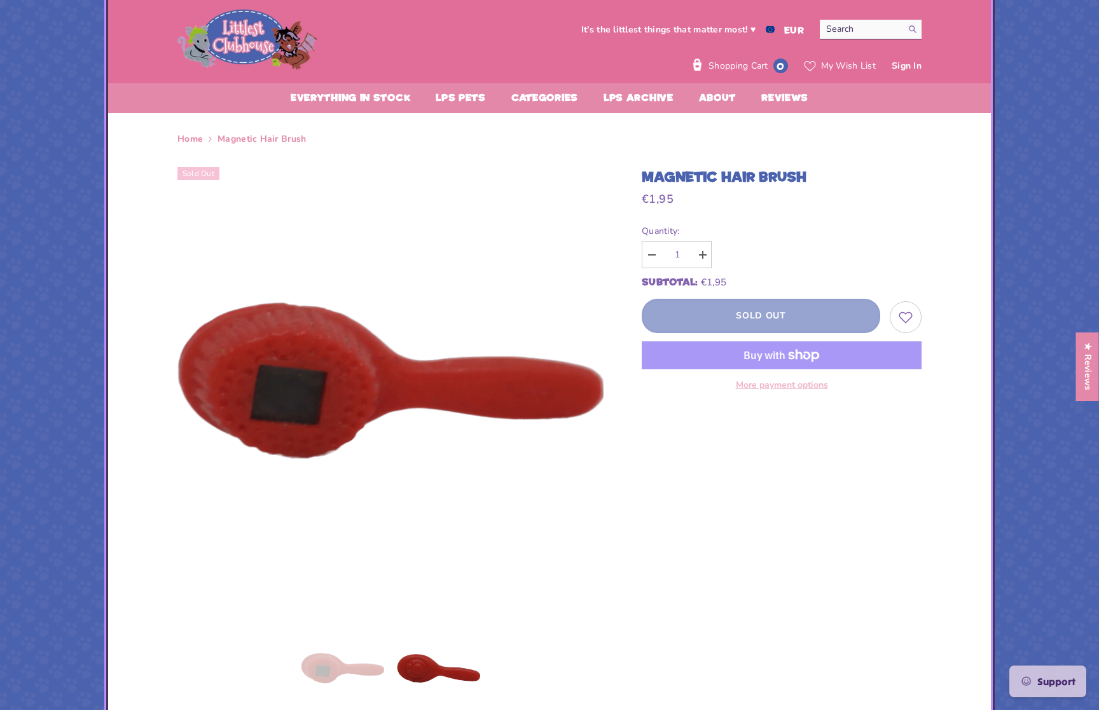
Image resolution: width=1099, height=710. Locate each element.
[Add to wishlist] (906, 317)
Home (190, 139)
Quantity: (661, 231)
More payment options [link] (782, 385)
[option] (390, 380)
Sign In (907, 66)
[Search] (871, 29)
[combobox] (861, 29)
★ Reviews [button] (1088, 367)
